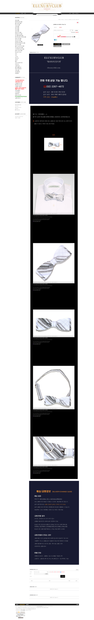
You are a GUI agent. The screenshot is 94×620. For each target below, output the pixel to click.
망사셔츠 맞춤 (18, 44)
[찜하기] (57, 45)
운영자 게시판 (18, 95)
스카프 (16, 56)
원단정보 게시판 (18, 84)
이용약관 (27, 604)
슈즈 (16, 55)
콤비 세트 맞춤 (18, 23)
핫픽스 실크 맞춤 (18, 50)
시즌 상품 (17, 70)
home (59, 19)
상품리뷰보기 (18, 98)
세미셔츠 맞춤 (18, 40)
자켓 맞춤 (17, 26)
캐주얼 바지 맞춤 (18, 33)
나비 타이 (66, 19)
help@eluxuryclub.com (32, 608)
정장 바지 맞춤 (18, 32)
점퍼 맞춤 (17, 27)
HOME (77, 604)
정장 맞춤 (17, 20)
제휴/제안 (17, 93)
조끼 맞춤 (17, 29)
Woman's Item (18, 52)
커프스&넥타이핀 (18, 62)
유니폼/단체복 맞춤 (19, 35)
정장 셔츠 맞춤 (18, 38)
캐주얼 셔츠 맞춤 (18, 41)
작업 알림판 (17, 90)
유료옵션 (17, 73)
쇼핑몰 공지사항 (18, 83)
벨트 (16, 61)
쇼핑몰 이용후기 (18, 86)
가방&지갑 (17, 65)
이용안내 (17, 604)
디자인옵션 (17, 91)
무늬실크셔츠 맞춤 (19, 47)
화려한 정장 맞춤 (18, 21)
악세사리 (17, 64)
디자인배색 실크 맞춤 (19, 49)
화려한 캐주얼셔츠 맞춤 (20, 43)
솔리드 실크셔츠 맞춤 (19, 46)
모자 (16, 53)
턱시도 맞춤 (17, 24)
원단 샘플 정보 (18, 67)
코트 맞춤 (17, 30)
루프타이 (17, 58)
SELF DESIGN (18, 68)
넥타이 (16, 59)
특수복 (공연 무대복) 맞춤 (20, 36)
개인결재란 (17, 71)
